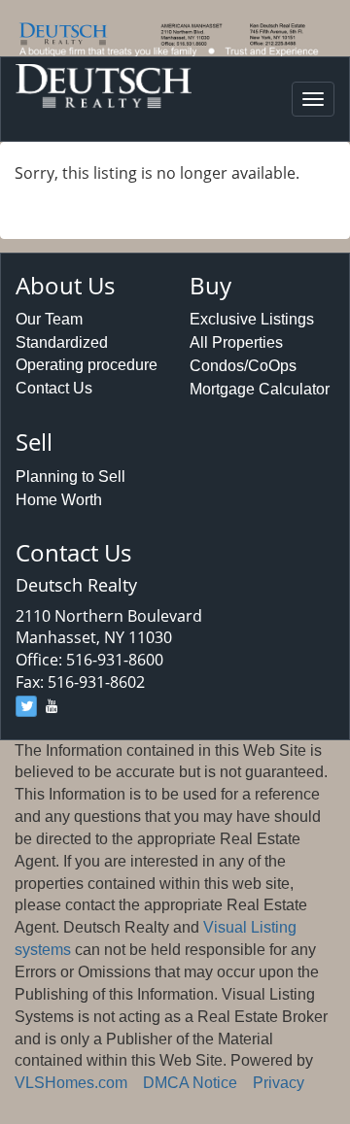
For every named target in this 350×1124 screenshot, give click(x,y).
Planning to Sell (70, 476)
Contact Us (54, 388)
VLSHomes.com (71, 1082)
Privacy (278, 1082)
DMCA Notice (190, 1082)
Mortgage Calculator (260, 389)
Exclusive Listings (252, 319)
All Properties (236, 342)
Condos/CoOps (243, 366)
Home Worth (59, 500)
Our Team (49, 319)
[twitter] (26, 706)
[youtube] (51, 706)
